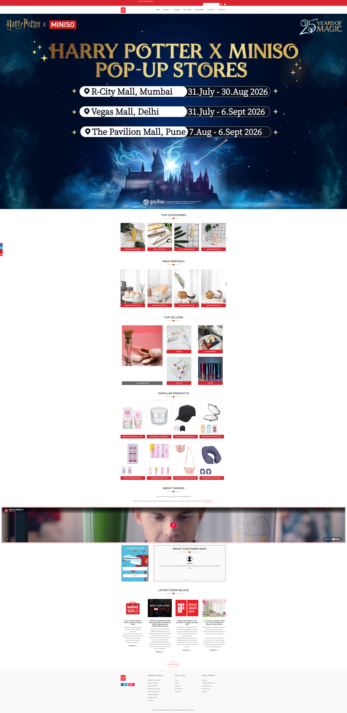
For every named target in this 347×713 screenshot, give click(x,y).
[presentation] (121, 238)
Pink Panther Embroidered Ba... (185, 436)
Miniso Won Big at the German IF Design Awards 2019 (187, 622)
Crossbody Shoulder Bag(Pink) (185, 478)
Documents (211, 10)
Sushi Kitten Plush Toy (159, 305)
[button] (185, 579)
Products (166, 10)
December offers (153, 686)
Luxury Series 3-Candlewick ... (159, 436)
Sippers (210, 383)
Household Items (152, 697)
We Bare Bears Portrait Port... (212, 436)
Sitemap (204, 691)
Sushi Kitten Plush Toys (133, 305)
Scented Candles (210, 351)
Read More (207, 501)
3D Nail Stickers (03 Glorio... (133, 478)
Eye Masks (179, 351)
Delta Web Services (189, 710)
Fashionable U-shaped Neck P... (212, 478)
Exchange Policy (206, 686)
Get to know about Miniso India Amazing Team (133, 622)
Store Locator (187, 10)
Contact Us (221, 10)
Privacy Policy (206, 688)
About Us (204, 680)
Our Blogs (176, 10)
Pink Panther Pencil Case (159, 478)
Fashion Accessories (213, 249)
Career (177, 683)
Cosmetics (179, 383)
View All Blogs (173, 664)
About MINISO (199, 10)
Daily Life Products (159, 249)
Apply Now (140, 1)
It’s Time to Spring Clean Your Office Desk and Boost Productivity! (214, 622)
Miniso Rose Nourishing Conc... (133, 436)
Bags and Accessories (132, 249)
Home (158, 10)
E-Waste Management (208, 683)
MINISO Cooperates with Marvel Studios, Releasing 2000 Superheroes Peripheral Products (160, 623)
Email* (124, 566)
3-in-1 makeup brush (142, 383)
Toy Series (151, 700)
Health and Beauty (153, 694)
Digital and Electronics (187, 249)
